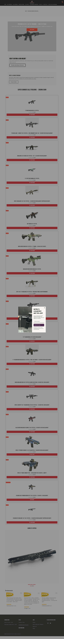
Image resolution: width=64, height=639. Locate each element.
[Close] (44, 308)
